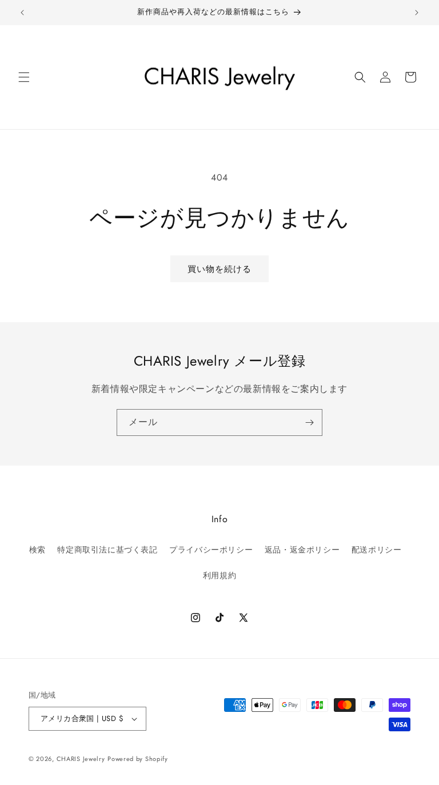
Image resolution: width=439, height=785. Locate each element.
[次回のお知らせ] (416, 12)
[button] (24, 77)
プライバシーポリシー (211, 549)
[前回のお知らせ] (22, 12)
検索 (37, 549)
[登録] (309, 422)
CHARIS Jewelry (81, 758)
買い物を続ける (219, 269)
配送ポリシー (377, 549)
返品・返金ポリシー (302, 549)
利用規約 (219, 575)
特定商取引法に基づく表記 (107, 549)
